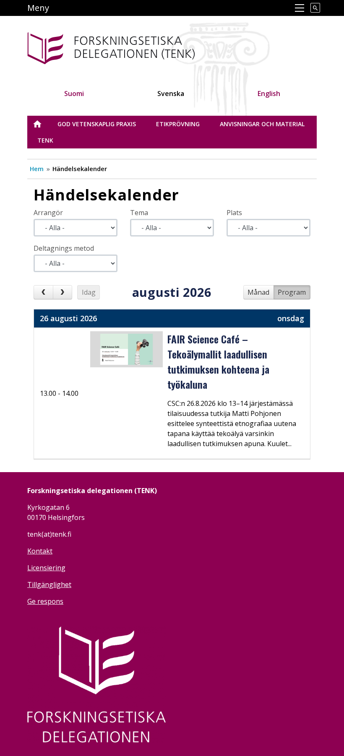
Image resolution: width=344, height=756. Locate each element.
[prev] (43, 292)
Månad (258, 292)
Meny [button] (38, 7)
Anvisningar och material (262, 124)
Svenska (170, 93)
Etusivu (42, 124)
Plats (234, 212)
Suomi (74, 93)
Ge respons (45, 601)
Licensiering (46, 567)
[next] (63, 292)
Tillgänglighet (49, 584)
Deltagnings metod (64, 248)
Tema (139, 212)
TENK (45, 140)
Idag (89, 292)
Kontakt (39, 551)
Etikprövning (178, 124)
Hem (37, 168)
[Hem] (137, 47)
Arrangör (48, 212)
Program (292, 292)
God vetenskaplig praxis (96, 124)
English (269, 93)
